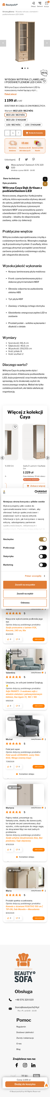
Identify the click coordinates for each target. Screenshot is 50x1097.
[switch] (43, 548)
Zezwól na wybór (25, 593)
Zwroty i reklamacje (25, 1038)
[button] (9, 639)
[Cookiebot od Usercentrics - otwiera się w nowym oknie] (35, 492)
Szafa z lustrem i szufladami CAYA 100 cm (23, 467)
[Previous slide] (2, 458)
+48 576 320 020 (24, 999)
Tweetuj (26, 159)
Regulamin (21, 1026)
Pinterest (33, 159)
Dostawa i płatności (25, 1032)
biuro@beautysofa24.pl (27, 1007)
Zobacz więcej (19, 486)
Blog (18, 1049)
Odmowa (25, 602)
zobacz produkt (39, 639)
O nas (19, 1043)
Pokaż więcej (11, 94)
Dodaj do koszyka (34, 133)
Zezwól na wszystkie (25, 585)
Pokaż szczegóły (33, 576)
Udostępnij (19, 159)
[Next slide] (47, 458)
